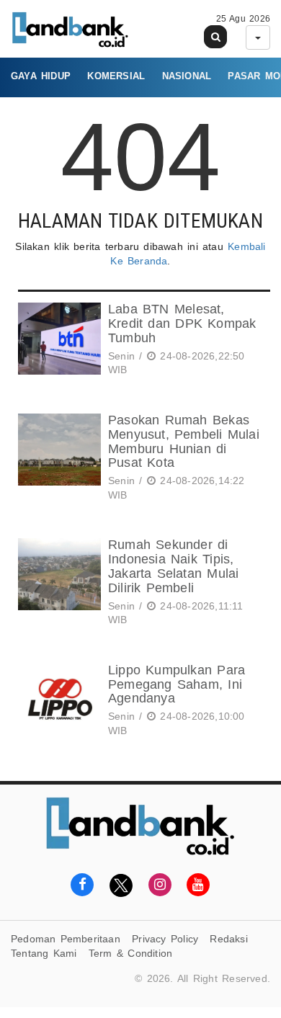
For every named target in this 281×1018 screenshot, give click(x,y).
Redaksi (228, 939)
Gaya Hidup (41, 76)
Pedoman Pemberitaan (65, 939)
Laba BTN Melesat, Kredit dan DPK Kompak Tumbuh (182, 323)
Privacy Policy (165, 939)
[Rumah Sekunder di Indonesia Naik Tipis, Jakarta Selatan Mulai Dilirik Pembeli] (57, 584)
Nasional (187, 76)
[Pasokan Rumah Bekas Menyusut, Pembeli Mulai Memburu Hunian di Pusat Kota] (57, 460)
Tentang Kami (44, 953)
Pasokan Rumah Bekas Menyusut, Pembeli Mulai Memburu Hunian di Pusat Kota (183, 441)
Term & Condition (130, 953)
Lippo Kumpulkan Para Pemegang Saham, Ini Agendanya (176, 684)
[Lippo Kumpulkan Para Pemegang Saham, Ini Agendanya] (57, 703)
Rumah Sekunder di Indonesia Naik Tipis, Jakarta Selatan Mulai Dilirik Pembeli (173, 565)
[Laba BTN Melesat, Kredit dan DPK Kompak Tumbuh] (57, 342)
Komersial (116, 76)
